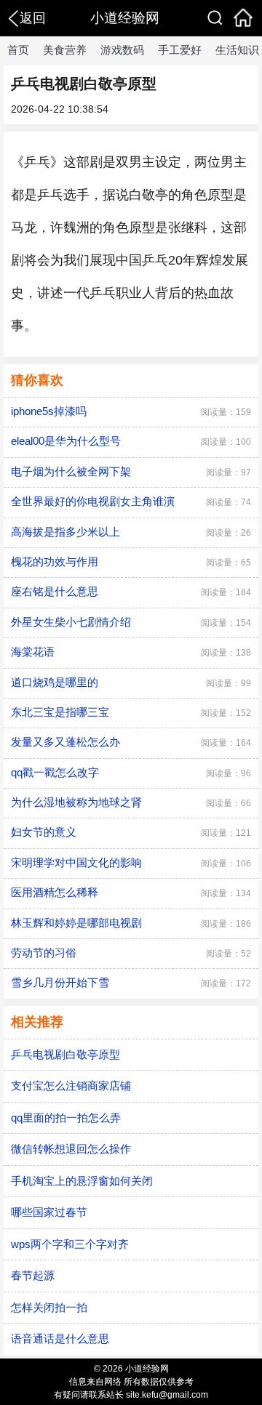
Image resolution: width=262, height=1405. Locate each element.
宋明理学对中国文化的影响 (76, 862)
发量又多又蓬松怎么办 (65, 742)
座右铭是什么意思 (54, 591)
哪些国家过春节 (49, 1212)
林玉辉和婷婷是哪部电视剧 (76, 923)
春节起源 (33, 1275)
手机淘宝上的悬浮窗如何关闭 (82, 1181)
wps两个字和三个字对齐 (70, 1244)
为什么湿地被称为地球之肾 (76, 802)
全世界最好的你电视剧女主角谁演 (93, 501)
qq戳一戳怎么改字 (55, 772)
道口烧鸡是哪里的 (54, 682)
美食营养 (65, 50)
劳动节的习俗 (43, 952)
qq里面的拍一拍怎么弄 (66, 1117)
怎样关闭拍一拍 (49, 1307)
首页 (18, 50)
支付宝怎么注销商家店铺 (71, 1085)
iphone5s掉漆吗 (49, 411)
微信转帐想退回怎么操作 (71, 1149)
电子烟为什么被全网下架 (71, 471)
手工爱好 (180, 50)
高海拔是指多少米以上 (65, 532)
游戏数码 (122, 50)
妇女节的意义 (43, 832)
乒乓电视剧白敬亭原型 (65, 1054)
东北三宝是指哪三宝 (60, 712)
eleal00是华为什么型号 (66, 441)
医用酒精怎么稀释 (54, 892)
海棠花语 (33, 651)
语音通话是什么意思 (60, 1338)
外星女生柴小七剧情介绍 (71, 622)
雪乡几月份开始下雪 (60, 982)
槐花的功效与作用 (54, 561)
